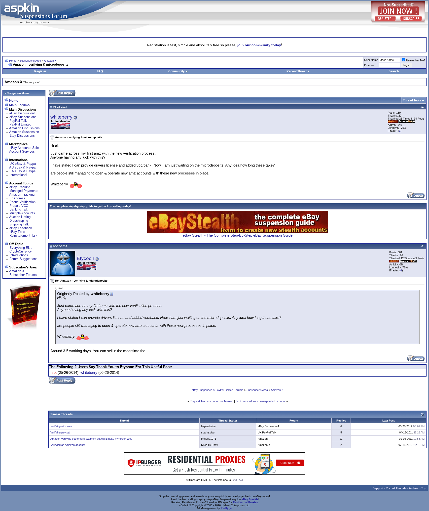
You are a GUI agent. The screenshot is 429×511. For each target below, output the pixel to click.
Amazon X (50, 60)
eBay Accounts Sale (24, 148)
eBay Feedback (20, 228)
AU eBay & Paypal (22, 167)
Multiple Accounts (22, 213)
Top (423, 488)
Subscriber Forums (23, 275)
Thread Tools (412, 100)
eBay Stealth (250, 499)
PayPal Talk (18, 121)
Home (12, 60)
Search (394, 71)
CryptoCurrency (20, 251)
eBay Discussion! (22, 113)
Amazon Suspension (24, 132)
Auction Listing (20, 217)
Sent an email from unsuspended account (261, 401)
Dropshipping (18, 220)
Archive (414, 488)
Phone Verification (22, 202)
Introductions (18, 255)
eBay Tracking (19, 187)
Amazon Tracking (22, 194)
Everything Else (20, 248)
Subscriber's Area (30, 60)
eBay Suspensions (22, 117)
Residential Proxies (245, 502)
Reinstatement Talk (23, 235)
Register (40, 71)
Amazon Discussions (24, 128)
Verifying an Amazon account (67, 444)
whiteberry (61, 117)
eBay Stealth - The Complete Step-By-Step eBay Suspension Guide (237, 235)
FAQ (100, 71)
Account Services (22, 151)
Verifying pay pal (60, 432)
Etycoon (85, 258)
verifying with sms (61, 426)
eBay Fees (17, 232)
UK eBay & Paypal (22, 164)
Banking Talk (18, 209)
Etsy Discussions (22, 135)
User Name (371, 59)
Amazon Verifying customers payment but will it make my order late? (91, 438)
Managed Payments (23, 191)
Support (378, 488)
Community (176, 71)
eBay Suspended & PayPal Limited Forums (217, 389)
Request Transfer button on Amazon (211, 401)
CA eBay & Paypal (22, 171)
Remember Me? (415, 60)
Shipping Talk (19, 224)
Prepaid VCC (18, 206)
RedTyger (227, 508)
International (18, 175)
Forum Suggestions (23, 259)
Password (370, 65)
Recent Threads (297, 71)
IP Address (17, 198)
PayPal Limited (20, 124)
